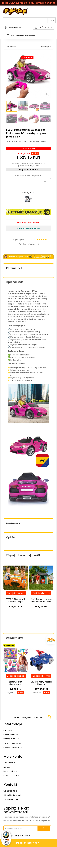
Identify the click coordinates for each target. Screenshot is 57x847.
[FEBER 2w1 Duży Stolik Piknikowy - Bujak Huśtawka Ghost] (15, 577)
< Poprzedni (10, 46)
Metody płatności (11, 738)
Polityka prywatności (12, 747)
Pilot (12, 357)
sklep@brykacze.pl (12, 795)
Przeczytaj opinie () (31, 244)
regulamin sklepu (24, 835)
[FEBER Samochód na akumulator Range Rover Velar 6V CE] (28, 199)
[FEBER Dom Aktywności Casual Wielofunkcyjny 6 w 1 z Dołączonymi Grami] (41, 577)
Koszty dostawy (10, 734)
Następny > (46, 46)
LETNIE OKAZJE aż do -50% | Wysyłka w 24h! (28, 2)
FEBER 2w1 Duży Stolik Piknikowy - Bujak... (15, 600)
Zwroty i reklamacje (12, 743)
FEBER (40, 293)
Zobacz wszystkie (27, 717)
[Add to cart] (16, 593)
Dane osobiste (10, 771)
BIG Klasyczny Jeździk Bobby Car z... (41, 683)
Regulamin (8, 730)
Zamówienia (9, 762)
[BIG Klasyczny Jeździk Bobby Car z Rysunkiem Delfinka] (41, 660)
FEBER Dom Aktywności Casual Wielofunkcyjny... (41, 600)
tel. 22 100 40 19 (10, 791)
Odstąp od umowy (11, 775)
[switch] (6, 843)
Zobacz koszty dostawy (28, 228)
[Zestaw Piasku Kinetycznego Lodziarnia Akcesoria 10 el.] (15, 660)
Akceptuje (19, 835)
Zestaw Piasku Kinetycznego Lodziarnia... (15, 684)
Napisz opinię (18, 239)
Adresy (6, 767)
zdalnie (11, 311)
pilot (20, 347)
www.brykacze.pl (11, 799)
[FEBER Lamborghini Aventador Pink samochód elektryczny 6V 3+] (11, 106)
